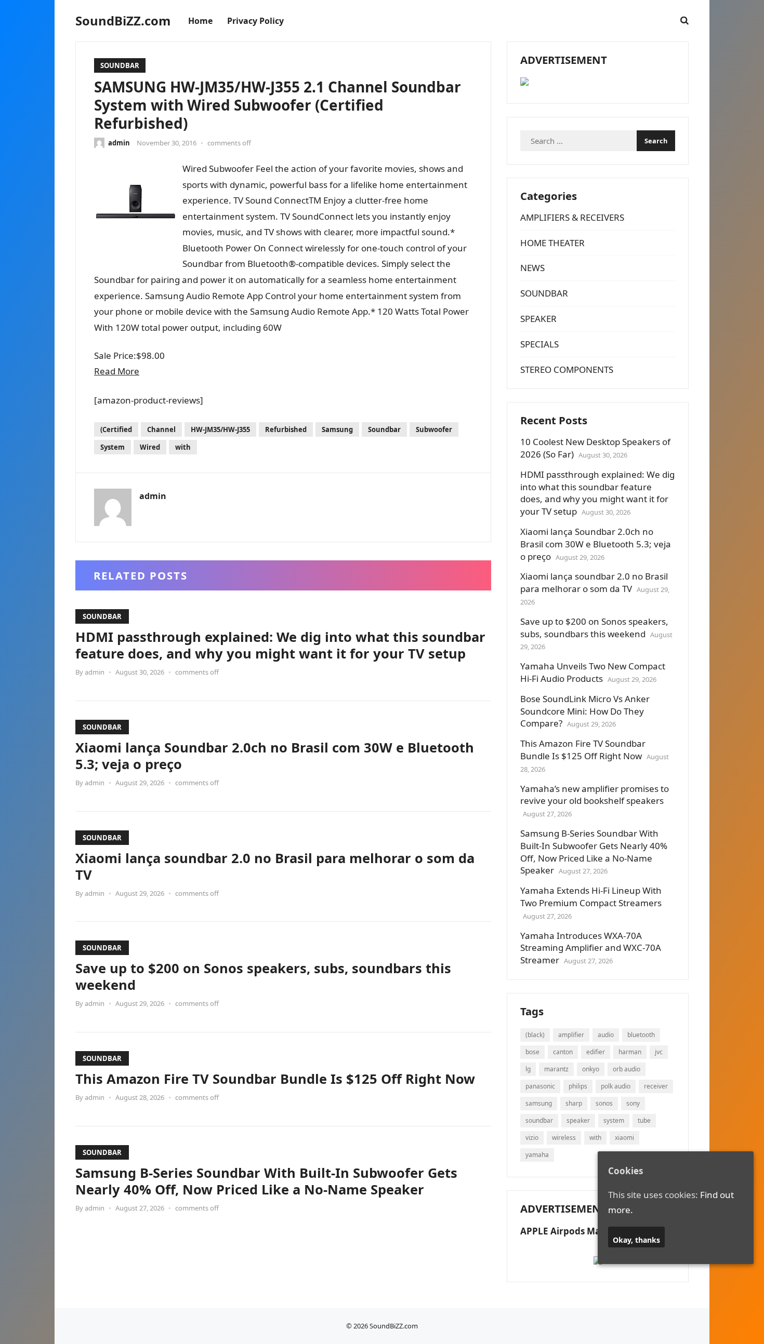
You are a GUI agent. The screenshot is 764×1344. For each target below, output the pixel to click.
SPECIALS (539, 344)
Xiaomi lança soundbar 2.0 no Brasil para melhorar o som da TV (275, 866)
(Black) (535, 1034)
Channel (161, 429)
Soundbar (384, 429)
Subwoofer (434, 429)
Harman (629, 1051)
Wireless (564, 1137)
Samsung (337, 429)
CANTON (563, 1051)
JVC (659, 1051)
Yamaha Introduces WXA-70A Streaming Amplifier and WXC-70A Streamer (590, 948)
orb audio (626, 1069)
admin (119, 142)
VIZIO (531, 1137)
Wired (150, 447)
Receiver (656, 1086)
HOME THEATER (552, 243)
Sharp (573, 1103)
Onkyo (590, 1069)
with (183, 447)
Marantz (556, 1069)
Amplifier (571, 1034)
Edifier (595, 1051)
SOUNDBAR (119, 65)
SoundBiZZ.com (122, 20)
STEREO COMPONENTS (566, 369)
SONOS (604, 1103)
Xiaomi (624, 1137)
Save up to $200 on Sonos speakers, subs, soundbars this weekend (263, 976)
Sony (633, 1103)
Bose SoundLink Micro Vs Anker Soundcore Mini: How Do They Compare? (585, 711)
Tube (644, 1120)
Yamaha (537, 1154)
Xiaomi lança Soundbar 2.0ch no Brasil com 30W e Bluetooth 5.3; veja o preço (274, 755)
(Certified (116, 429)
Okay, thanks (636, 1239)
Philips (578, 1086)
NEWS (532, 268)
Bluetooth (641, 1034)
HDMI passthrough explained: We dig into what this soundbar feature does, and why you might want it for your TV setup (280, 645)
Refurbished (286, 429)
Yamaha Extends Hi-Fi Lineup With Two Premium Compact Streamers (591, 896)
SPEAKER (538, 319)
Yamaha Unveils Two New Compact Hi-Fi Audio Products (592, 672)
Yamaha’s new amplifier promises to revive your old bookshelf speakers (594, 795)
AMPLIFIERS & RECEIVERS (572, 217)
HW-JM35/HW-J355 (220, 429)
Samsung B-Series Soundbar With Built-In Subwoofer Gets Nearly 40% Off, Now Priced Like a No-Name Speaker (266, 1181)
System (112, 447)
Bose (532, 1051)
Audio (606, 1034)
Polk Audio (615, 1086)
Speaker (578, 1120)
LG (528, 1069)
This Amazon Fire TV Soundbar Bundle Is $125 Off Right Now (275, 1078)
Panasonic (540, 1086)
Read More (116, 371)
